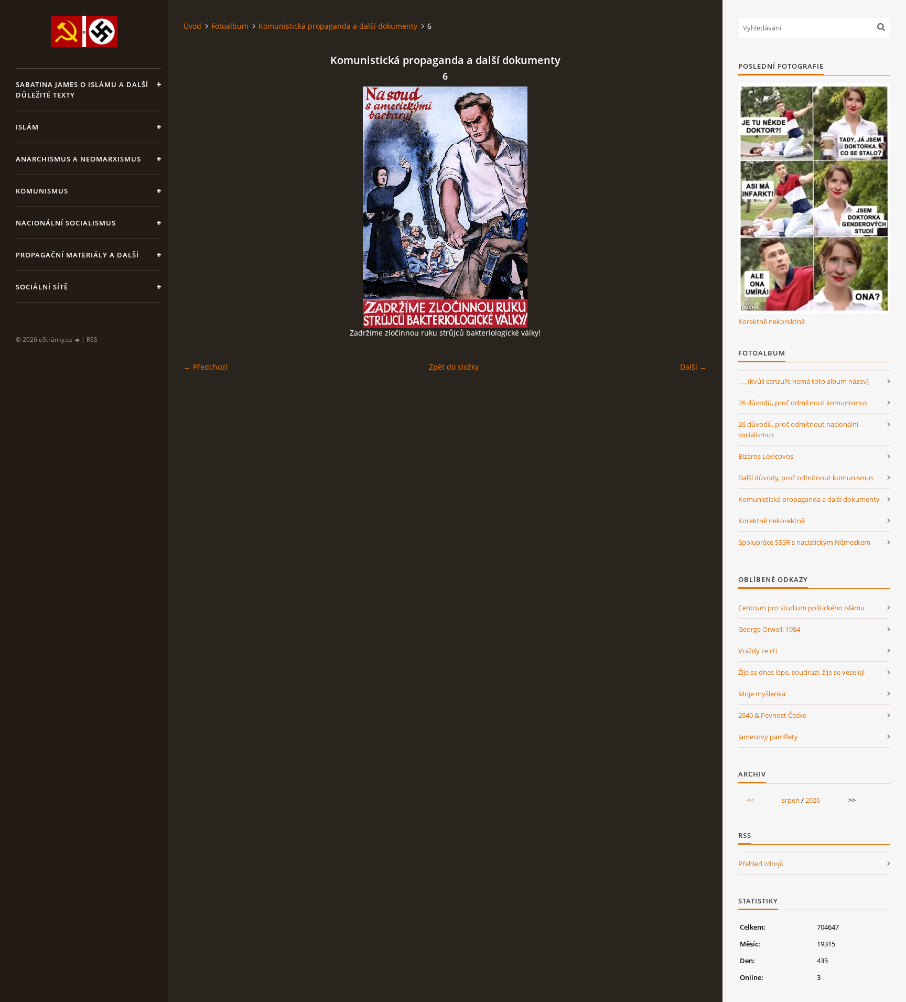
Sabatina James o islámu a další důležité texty (82, 90)
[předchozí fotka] (200, 207)
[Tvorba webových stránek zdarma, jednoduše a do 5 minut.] (77, 340)
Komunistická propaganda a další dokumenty (337, 26)
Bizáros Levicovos (765, 456)
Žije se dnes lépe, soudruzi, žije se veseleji (801, 672)
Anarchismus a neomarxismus (78, 159)
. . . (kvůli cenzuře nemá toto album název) (803, 381)
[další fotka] (690, 207)
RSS (92, 339)
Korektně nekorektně (771, 321)
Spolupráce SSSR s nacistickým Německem (804, 542)
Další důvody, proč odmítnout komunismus (805, 477)
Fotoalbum (230, 26)
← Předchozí (206, 367)
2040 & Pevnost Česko (772, 715)
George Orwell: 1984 (769, 629)
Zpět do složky (454, 367)
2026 (812, 800)
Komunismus (42, 191)
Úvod (192, 26)
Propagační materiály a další (77, 255)
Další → (693, 367)
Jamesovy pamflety (768, 736)
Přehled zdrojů (761, 863)
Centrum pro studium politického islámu (801, 607)
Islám (27, 127)
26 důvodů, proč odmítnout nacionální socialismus (798, 429)
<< (750, 800)
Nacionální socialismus (66, 223)
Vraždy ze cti (757, 650)
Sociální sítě (42, 287)
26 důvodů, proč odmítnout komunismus (802, 402)
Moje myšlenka (761, 693)
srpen (791, 800)
